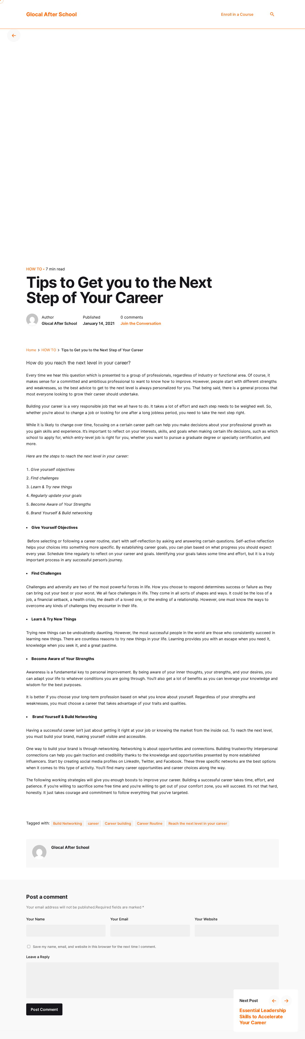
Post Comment (44, 1009)
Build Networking (67, 823)
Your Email (119, 919)
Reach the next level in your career (197, 823)
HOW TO (34, 269)
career (93, 823)
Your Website (206, 919)
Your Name (35, 919)
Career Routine (150, 823)
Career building (118, 823)
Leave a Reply (38, 957)
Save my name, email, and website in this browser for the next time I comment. (94, 947)
